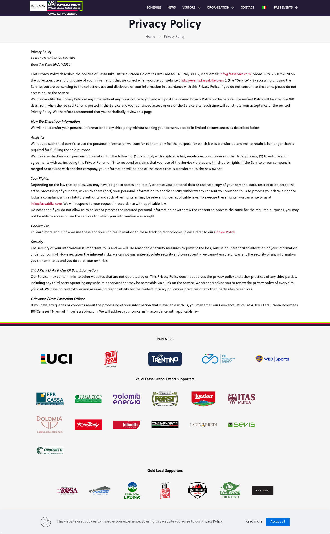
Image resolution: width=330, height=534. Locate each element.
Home (150, 37)
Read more (254, 522)
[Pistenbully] (88, 424)
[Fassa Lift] (165, 490)
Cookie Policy (224, 232)
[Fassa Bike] (197, 490)
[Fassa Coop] (88, 399)
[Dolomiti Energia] (126, 399)
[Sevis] (241, 424)
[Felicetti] (126, 424)
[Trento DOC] (262, 490)
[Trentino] (165, 359)
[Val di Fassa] (111, 359)
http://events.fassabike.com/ (202, 81)
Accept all (278, 521)
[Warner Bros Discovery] (272, 359)
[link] (56, 8)
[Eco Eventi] (230, 490)
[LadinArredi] (203, 424)
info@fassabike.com (235, 74)
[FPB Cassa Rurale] (50, 399)
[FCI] (219, 359)
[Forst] (165, 399)
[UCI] (57, 359)
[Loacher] (203, 399)
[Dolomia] (50, 424)
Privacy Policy (211, 522)
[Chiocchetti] (50, 450)
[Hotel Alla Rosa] (67, 490)
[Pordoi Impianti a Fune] (99, 490)
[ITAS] (241, 399)
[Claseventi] (165, 424)
